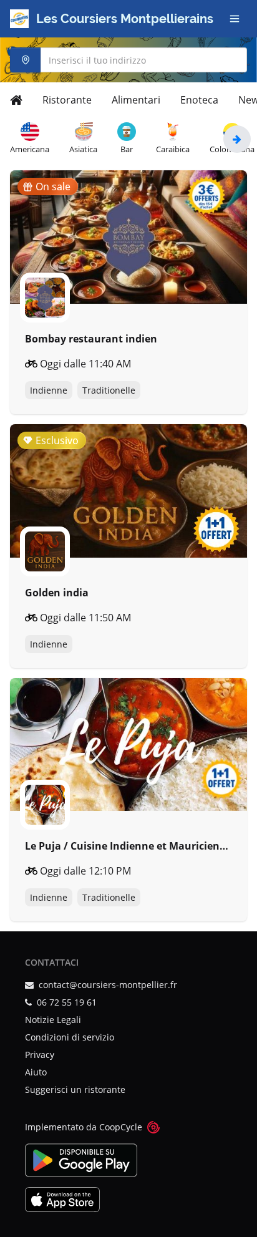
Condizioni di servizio (69, 1037)
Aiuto (36, 1072)
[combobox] (128, 59)
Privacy (39, 1054)
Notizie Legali (53, 1020)
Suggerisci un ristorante (75, 1089)
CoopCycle (120, 1127)
